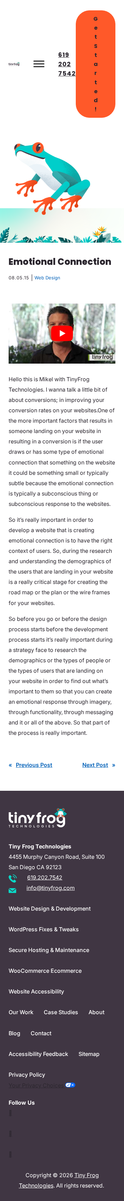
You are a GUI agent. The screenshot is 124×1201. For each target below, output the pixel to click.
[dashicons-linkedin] (10, 1112)
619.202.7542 (44, 877)
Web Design (47, 277)
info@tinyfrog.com (51, 887)
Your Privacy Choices (37, 1085)
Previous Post (34, 764)
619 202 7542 (67, 64)
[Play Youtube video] (62, 334)
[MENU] (38, 64)
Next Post (95, 764)
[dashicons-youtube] (10, 1133)
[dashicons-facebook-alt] (10, 1154)
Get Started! (95, 64)
